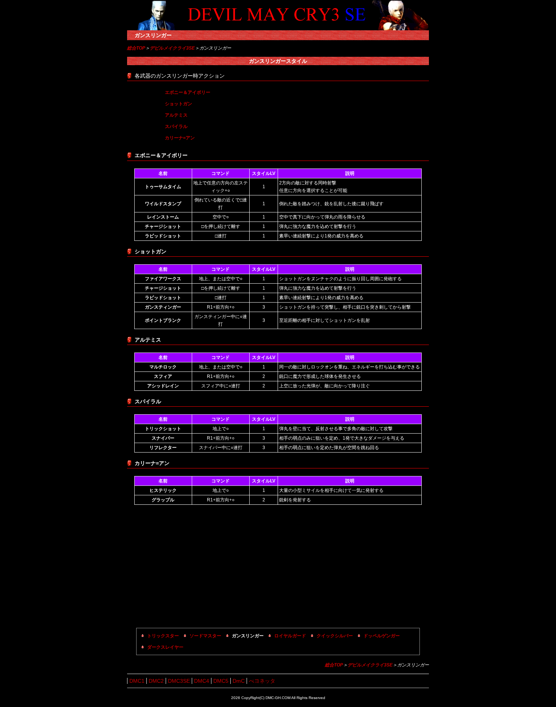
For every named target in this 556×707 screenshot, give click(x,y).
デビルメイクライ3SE (172, 48)
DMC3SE (179, 681)
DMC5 (220, 681)
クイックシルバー (335, 635)
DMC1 (136, 681)
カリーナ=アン (180, 137)
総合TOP (136, 48)
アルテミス (176, 115)
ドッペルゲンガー (381, 635)
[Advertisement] (278, 567)
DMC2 (156, 681)
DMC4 (201, 681)
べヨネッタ (262, 681)
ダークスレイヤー (165, 647)
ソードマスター (205, 635)
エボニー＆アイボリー (187, 92)
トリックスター (163, 635)
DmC (239, 681)
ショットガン (178, 103)
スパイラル (176, 126)
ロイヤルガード (290, 635)
